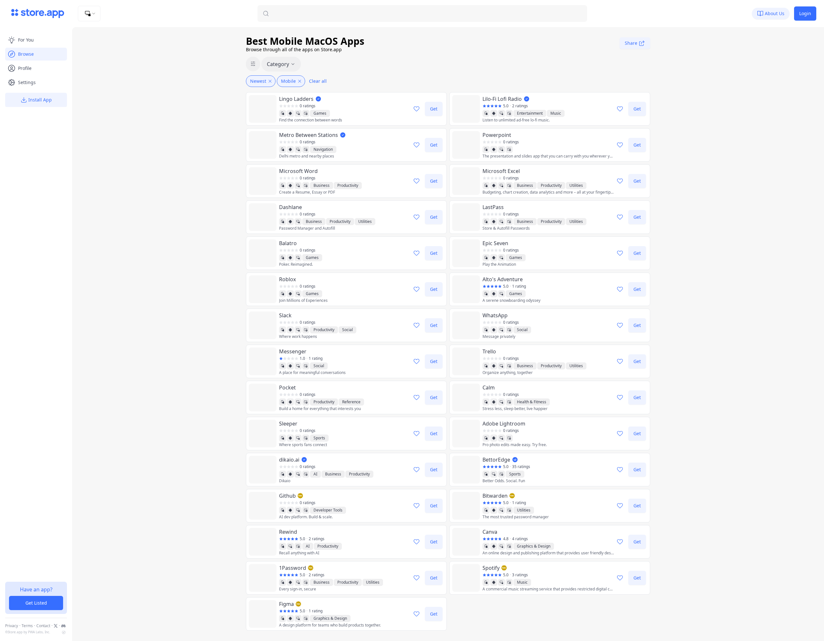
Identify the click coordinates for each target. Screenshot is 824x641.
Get (433, 109)
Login (805, 13)
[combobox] (89, 13)
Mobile (288, 81)
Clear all (318, 81)
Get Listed (36, 603)
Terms (27, 625)
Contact (43, 625)
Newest (258, 81)
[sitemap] (64, 632)
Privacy (11, 625)
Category (278, 64)
